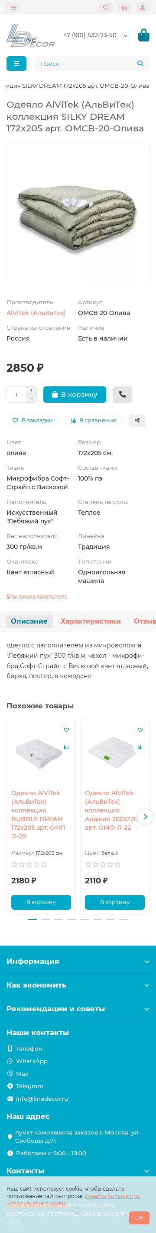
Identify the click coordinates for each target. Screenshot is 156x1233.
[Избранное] (105, 8)
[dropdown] (13, 8)
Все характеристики (36, 595)
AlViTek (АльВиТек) (36, 313)
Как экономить (36, 985)
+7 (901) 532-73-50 (90, 35)
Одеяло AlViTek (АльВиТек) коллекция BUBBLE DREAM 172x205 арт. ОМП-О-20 (39, 814)
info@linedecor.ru (42, 1098)
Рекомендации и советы (55, 1008)
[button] (11, 816)
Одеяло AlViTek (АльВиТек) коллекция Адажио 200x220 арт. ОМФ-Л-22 (111, 810)
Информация (32, 961)
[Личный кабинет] (143, 8)
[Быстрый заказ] (122, 394)
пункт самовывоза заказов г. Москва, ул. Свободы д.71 (77, 1136)
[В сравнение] (66, 747)
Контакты (25, 1170)
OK (139, 1217)
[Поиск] (140, 63)
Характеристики (91, 621)
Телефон (29, 1048)
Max (22, 1073)
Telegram (29, 1086)
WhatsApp (32, 1061)
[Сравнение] (124, 8)
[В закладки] (66, 729)
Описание (29, 621)
